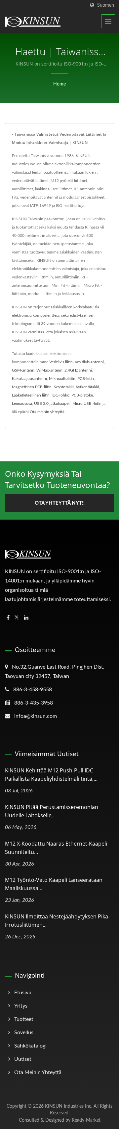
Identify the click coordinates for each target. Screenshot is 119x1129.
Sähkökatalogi (30, 1045)
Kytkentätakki (87, 387)
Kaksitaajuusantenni (29, 379)
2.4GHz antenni (78, 370)
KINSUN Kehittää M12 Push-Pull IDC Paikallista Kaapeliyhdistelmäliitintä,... (51, 774)
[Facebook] (8, 618)
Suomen (105, 5)
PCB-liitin (85, 379)
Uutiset (22, 1059)
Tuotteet (23, 1019)
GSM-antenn (23, 370)
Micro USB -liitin (86, 403)
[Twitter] (16, 618)
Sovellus (23, 1032)
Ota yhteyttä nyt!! (60, 503)
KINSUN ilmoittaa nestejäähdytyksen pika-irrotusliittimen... (57, 920)
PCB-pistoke (82, 395)
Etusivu (22, 992)
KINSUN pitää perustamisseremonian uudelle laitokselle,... (51, 811)
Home (59, 84)
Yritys (20, 1006)
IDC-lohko (60, 395)
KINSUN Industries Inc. (68, 1106)
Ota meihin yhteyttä (47, 412)
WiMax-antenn (49, 370)
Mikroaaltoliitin (62, 379)
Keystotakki (64, 387)
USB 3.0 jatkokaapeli (52, 403)
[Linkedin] (26, 618)
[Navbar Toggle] (108, 21)
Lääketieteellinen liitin (31, 395)
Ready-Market (86, 1120)
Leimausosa (22, 403)
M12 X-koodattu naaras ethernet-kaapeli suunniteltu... (56, 848)
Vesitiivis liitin (61, 362)
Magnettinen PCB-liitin (32, 387)
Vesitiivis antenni (89, 362)
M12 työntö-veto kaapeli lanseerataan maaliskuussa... (53, 884)
